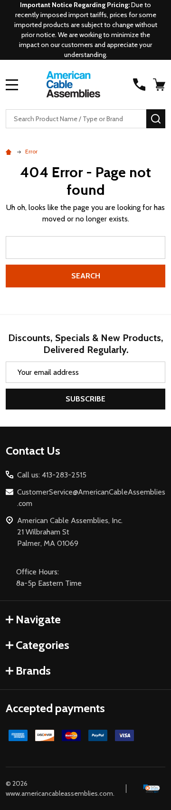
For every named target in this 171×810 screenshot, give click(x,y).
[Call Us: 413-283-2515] (139, 85)
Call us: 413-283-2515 (51, 474)
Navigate (38, 619)
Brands (33, 670)
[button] (152, 788)
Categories (42, 645)
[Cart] (160, 85)
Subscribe (85, 398)
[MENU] (12, 84)
